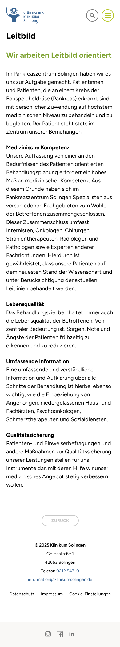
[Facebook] (59, 634)
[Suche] (92, 15)
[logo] (25, 15)
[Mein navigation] (108, 15)
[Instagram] (48, 634)
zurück (60, 520)
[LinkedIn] (71, 634)
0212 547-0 (67, 571)
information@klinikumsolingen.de (60, 579)
